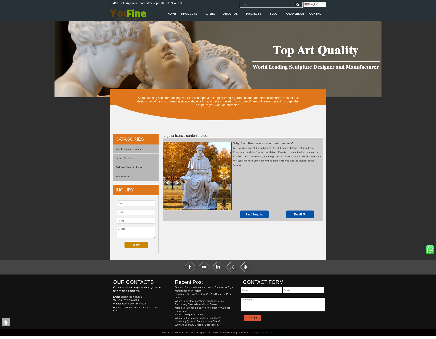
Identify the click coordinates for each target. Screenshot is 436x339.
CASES (210, 13)
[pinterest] (246, 267)
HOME (172, 13)
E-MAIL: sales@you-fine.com (127, 3)
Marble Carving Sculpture (129, 149)
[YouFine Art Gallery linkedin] (114, 316)
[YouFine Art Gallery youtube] (113, 316)
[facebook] (190, 267)
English (313, 4)
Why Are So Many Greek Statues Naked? (197, 324)
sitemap (254, 332)
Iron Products (123, 176)
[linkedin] (218, 267)
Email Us (300, 214)
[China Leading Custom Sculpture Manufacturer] (128, 14)
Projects (253, 13)
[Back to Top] (6, 323)
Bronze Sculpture (125, 158)
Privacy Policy (265, 332)
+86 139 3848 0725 (128, 300)
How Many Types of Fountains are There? (197, 321)
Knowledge (295, 13)
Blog (273, 13)
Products (189, 13)
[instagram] (232, 267)
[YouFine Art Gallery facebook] (112, 316)
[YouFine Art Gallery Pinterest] (115, 316)
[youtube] (204, 267)
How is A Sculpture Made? (189, 314)
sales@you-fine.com (132, 296)
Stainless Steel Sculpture (129, 167)
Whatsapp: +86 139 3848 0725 (165, 3)
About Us (230, 13)
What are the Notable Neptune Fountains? (198, 318)
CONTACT (316, 13)
